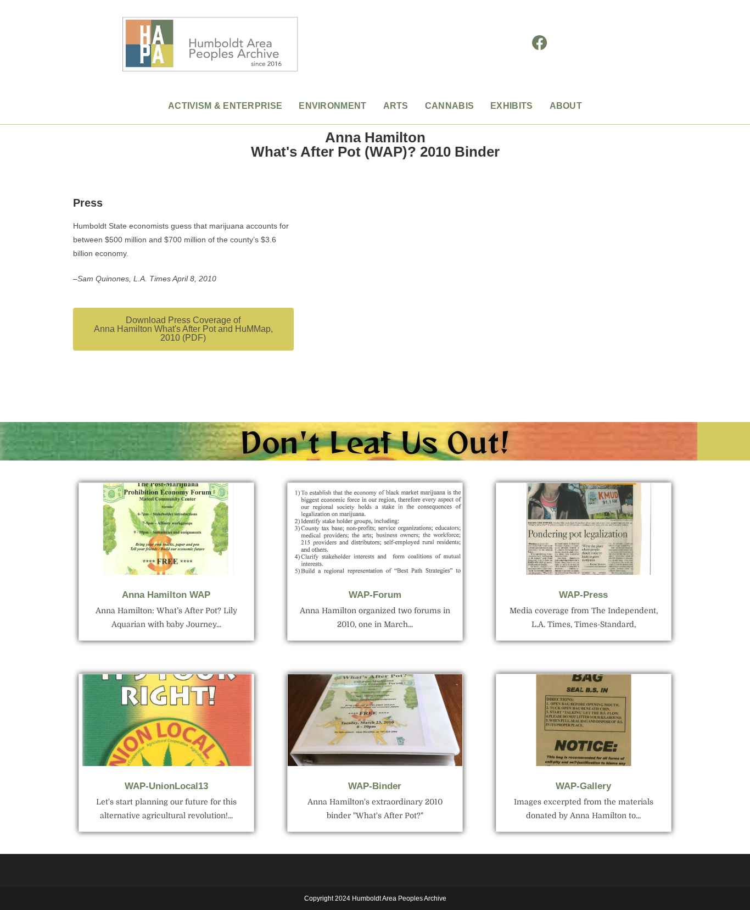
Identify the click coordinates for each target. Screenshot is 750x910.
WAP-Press (583, 595)
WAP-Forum (375, 595)
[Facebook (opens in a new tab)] (540, 43)
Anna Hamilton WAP (166, 595)
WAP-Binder (374, 786)
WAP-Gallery (583, 786)
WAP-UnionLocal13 (166, 786)
